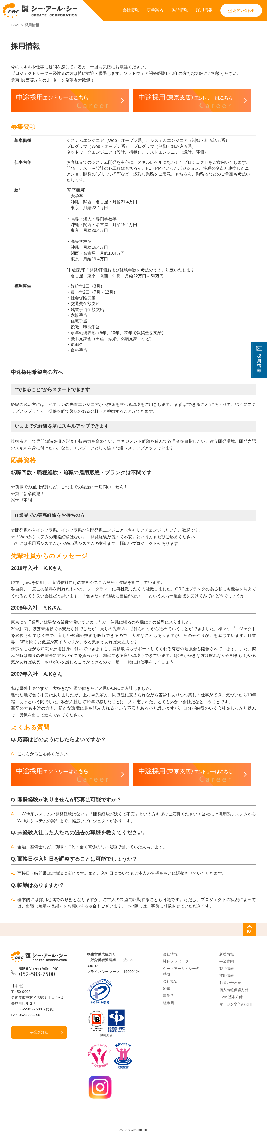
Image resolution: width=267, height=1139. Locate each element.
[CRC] (40, 10)
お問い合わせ (244, 10)
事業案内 (155, 10)
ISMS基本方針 (231, 997)
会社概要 (170, 981)
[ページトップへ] (249, 929)
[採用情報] (259, 375)
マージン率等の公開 (235, 1004)
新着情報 (226, 954)
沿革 (166, 988)
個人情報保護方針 (233, 990)
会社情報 (130, 10)
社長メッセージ (176, 961)
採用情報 (204, 10)
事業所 (168, 996)
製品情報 (179, 10)
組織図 (168, 1003)
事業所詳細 (39, 1032)
